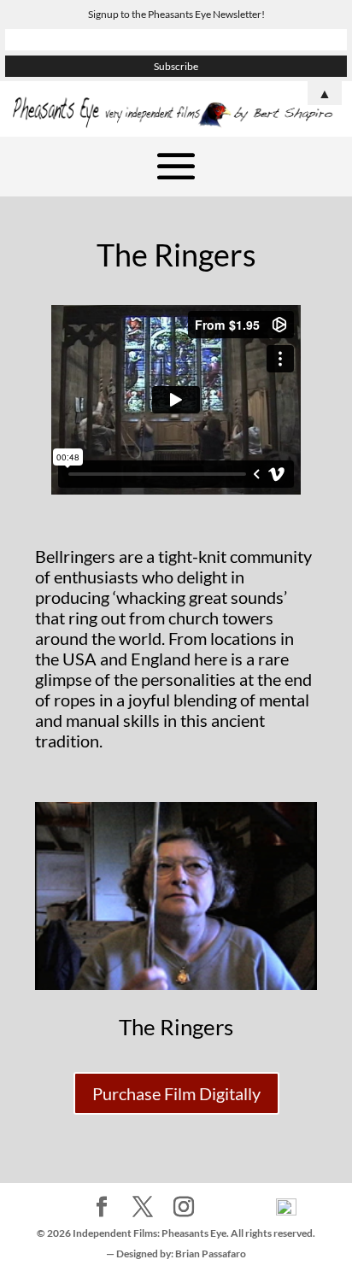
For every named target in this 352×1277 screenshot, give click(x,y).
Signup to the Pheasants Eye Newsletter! (176, 14)
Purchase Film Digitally (176, 1093)
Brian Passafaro (210, 1253)
